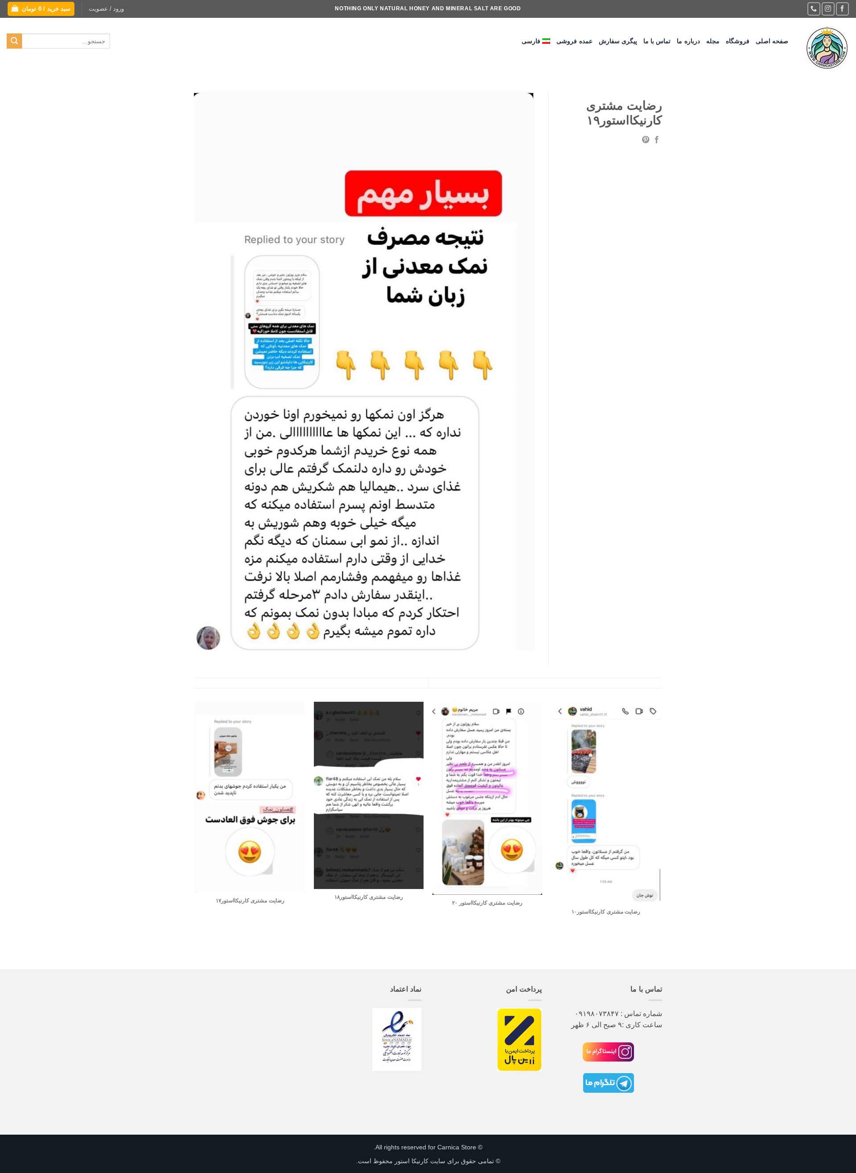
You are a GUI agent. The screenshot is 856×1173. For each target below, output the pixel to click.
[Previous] (660, 835)
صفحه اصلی (772, 41)
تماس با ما (657, 41)
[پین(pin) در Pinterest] (645, 140)
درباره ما (688, 41)
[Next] (195, 835)
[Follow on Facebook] (842, 8)
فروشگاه (737, 41)
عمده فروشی (574, 41)
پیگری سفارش (618, 41)
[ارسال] (14, 41)
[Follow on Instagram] (828, 8)
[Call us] (813, 8)
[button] (106, 9)
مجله (713, 41)
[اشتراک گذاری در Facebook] (656, 140)
